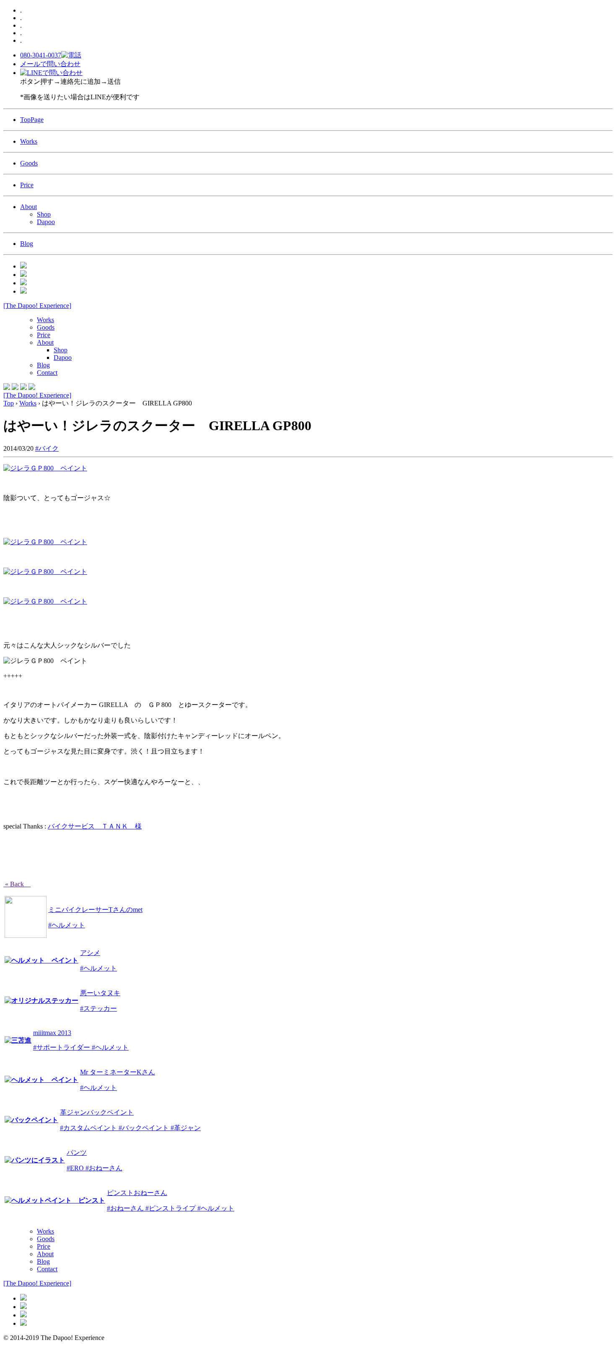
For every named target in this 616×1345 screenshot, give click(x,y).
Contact (47, 372)
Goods (29, 163)
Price (27, 184)
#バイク (47, 448)
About (28, 206)
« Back (17, 884)
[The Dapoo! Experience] (37, 305)
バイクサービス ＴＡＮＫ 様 (95, 826)
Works (28, 141)
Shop (44, 214)
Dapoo (46, 221)
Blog (26, 243)
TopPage (32, 119)
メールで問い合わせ (50, 63)
